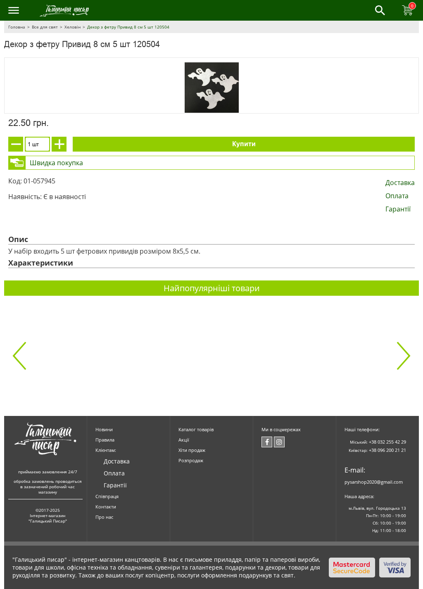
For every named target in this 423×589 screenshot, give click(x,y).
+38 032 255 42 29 (387, 442)
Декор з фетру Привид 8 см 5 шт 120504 (128, 27)
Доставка (400, 182)
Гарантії (398, 209)
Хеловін (72, 27)
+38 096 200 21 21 (387, 450)
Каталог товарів (196, 429)
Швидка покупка (56, 162)
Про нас (104, 517)
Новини (104, 429)
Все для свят (45, 27)
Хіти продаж (191, 450)
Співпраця (107, 496)
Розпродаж (190, 460)
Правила (104, 440)
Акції (183, 440)
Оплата (397, 195)
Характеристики (40, 263)
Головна (16, 27)
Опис (18, 239)
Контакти (105, 507)
